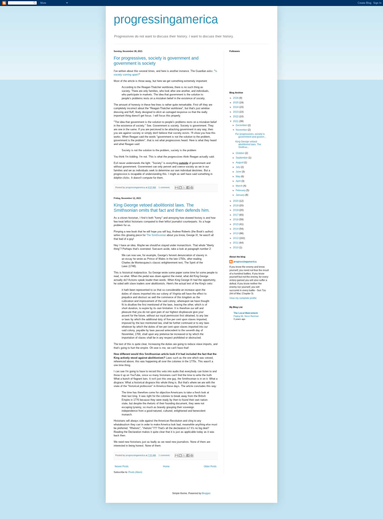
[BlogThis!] (180, 188)
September (242, 157)
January (240, 195)
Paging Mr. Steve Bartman (246, 316)
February (241, 190)
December (242, 125)
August (240, 162)
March (239, 185)
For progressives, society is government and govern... (250, 135)
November (242, 129)
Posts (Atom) (135, 472)
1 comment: (165, 187)
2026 (236, 98)
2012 (236, 238)
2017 (236, 214)
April (238, 181)
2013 (236, 233)
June (239, 171)
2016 (236, 219)
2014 (236, 228)
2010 (236, 247)
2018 (236, 210)
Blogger (206, 493)
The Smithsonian (156, 235)
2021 (236, 121)
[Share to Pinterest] (192, 188)
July (238, 167)
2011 (236, 242)
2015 (236, 224)
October (240, 153)
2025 (236, 102)
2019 (236, 205)
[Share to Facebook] (188, 188)
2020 (236, 201)
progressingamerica (166, 19)
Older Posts (210, 466)
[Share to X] (184, 188)
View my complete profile (243, 298)
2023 (236, 112)
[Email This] (177, 188)
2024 (236, 107)
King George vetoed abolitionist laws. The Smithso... (248, 144)
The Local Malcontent (246, 313)
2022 (236, 116)
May (238, 176)
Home (166, 466)
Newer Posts (121, 466)
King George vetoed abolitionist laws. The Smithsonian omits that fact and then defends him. (162, 208)
